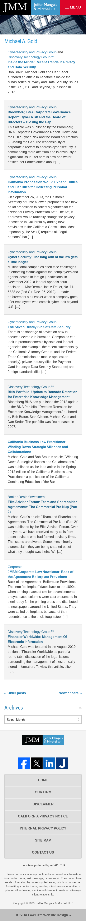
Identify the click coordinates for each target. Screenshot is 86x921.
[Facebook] (24, 763)
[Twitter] (37, 763)
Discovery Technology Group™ (31, 57)
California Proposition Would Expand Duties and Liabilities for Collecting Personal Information (43, 187)
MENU (75, 7)
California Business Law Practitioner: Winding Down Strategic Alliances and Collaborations (38, 447)
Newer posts (71, 693)
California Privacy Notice (43, 816)
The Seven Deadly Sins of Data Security (39, 327)
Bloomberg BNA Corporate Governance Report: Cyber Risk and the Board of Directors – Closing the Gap (39, 117)
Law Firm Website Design (41, 915)
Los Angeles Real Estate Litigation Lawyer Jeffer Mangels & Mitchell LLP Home (30, 7)
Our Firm (43, 792)
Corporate (15, 567)
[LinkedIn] (49, 763)
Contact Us (43, 852)
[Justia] (62, 763)
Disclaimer (43, 804)
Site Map (43, 840)
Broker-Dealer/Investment (27, 497)
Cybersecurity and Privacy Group (32, 52)
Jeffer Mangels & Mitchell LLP (54, 903)
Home (43, 780)
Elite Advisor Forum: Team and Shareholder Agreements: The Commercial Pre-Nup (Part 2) (42, 507)
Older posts (14, 693)
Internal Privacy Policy (43, 828)
